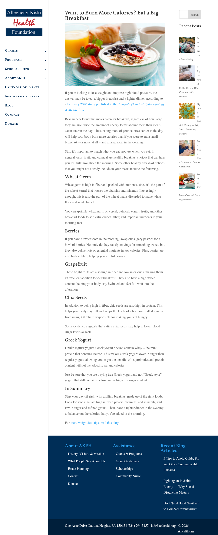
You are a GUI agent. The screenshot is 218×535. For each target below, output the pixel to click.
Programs (14, 60)
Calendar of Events (22, 88)
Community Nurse (128, 476)
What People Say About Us (86, 461)
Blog (9, 106)
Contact (12, 115)
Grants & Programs (129, 453)
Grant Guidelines (127, 461)
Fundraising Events (22, 97)
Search (195, 15)
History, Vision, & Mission (86, 453)
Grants (11, 51)
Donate (11, 124)
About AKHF (15, 79)
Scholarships (17, 69)
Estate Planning (78, 468)
